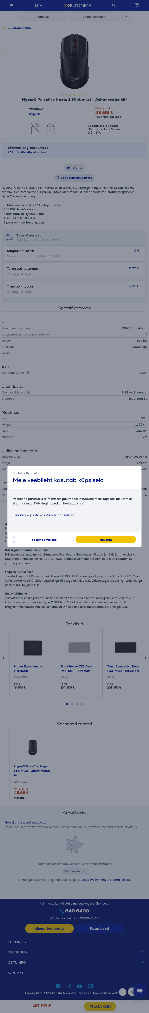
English (18, 473)
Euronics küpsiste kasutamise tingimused (43, 515)
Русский (32, 473)
